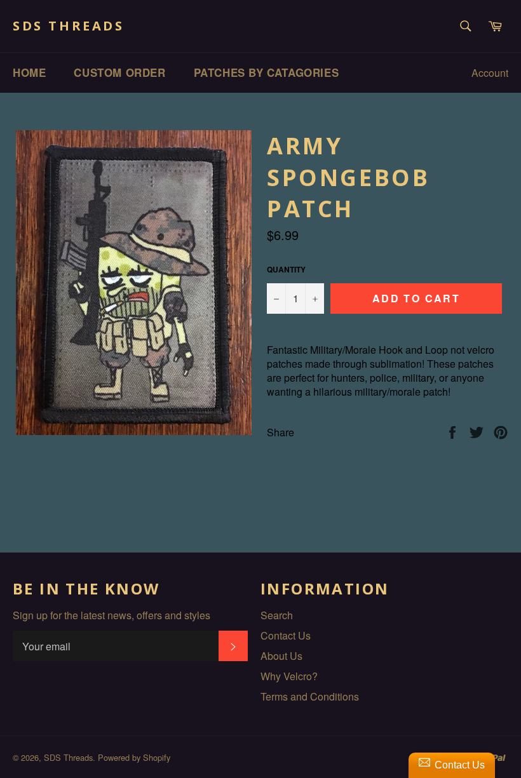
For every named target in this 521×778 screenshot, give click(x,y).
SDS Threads (69, 25)
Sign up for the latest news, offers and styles (111, 615)
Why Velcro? (289, 676)
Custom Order (119, 72)
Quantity (286, 269)
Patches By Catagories (266, 72)
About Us (281, 655)
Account (489, 72)
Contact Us (285, 635)
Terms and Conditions (309, 696)
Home (29, 72)
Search (276, 615)
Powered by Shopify (134, 757)
